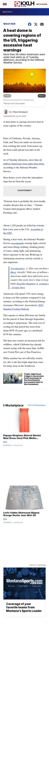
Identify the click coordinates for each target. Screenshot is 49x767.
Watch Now (41, 4)
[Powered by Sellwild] (42, 565)
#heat (13, 272)
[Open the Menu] (4, 4)
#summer (30, 283)
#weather (21, 283)
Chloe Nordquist (20, 112)
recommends (17, 243)
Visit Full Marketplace (37, 405)
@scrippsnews (17, 268)
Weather (9, 23)
